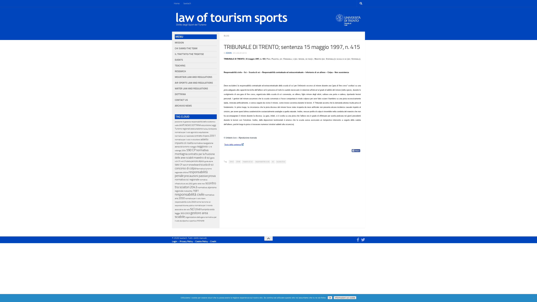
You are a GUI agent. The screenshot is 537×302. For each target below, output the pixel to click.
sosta (212, 209)
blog (226, 35)
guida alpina (208, 161)
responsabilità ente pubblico (184, 206)
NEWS (188, 125)
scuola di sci (281, 162)
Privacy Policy (186, 241)
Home (177, 3)
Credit (213, 241)
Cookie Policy (201, 241)
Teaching (180, 65)
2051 (213, 135)
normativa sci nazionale (184, 136)
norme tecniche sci (203, 202)
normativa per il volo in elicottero (187, 140)
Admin (229, 53)
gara (212, 157)
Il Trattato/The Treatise (189, 54)
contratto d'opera (201, 136)
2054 (184, 150)
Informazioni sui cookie (345, 298)
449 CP (183, 161)
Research (180, 71)
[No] (533, 298)
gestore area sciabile (191, 215)
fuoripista (205, 209)
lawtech (187, 3)
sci (273, 162)
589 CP (178, 164)
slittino (185, 172)
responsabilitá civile (183, 202)
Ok (330, 298)
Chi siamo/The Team (186, 48)
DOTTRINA (196, 125)
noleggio (193, 147)
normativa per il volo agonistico (187, 132)
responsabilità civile (262, 162)
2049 (193, 202)
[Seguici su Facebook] (358, 240)
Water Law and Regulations (191, 88)
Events (179, 60)
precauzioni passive (196, 176)
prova (212, 176)
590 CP (191, 150)
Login (174, 241)
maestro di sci (248, 162)
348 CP (185, 165)
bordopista (212, 129)
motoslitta (188, 191)
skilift (182, 125)
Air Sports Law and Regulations (194, 83)
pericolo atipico (197, 161)
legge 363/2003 (182, 213)
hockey (205, 129)
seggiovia (202, 146)
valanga (178, 150)
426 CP (177, 161)
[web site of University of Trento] (348, 18)
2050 (182, 198)
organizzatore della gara (195, 217)
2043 (232, 162)
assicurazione (196, 128)
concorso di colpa (185, 168)
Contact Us (181, 100)
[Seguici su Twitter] (363, 240)
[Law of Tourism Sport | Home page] (231, 19)
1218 (210, 147)
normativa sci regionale (187, 179)
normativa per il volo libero (195, 198)
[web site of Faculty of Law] (348, 24)
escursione (206, 125)
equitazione (203, 132)
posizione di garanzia (183, 122)
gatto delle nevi (199, 184)
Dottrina (180, 94)
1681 (196, 190)
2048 (238, 162)
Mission (179, 42)
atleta (188, 161)
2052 (191, 184)
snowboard (194, 164)
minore (200, 220)
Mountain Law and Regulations (193, 77)
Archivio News (183, 105)
